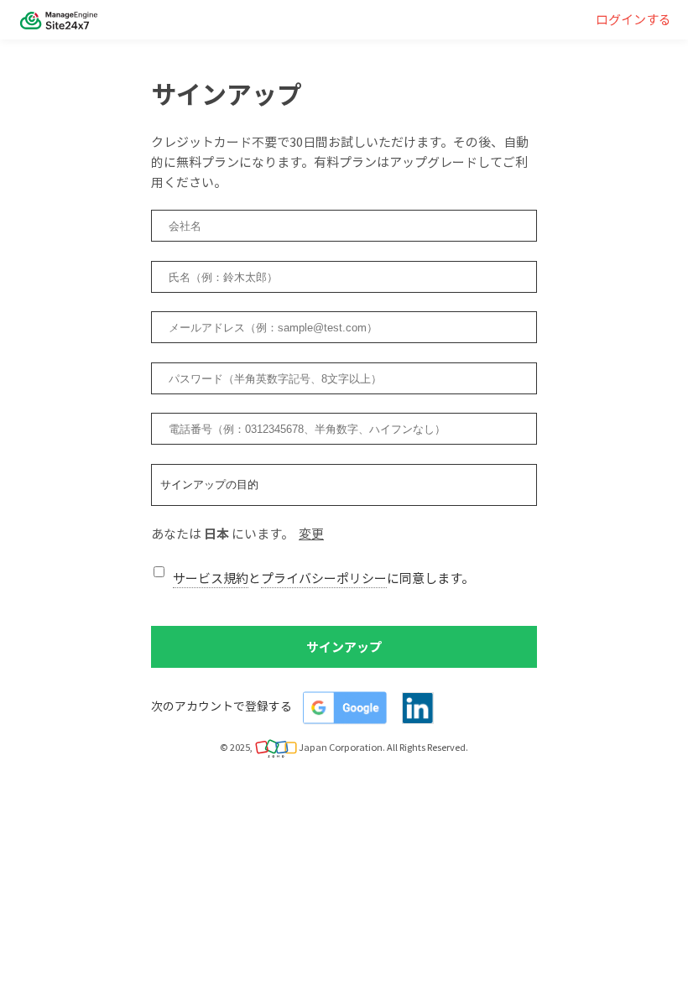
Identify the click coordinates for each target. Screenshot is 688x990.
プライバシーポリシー (324, 578)
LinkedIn (418, 708)
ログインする (633, 19)
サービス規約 (210, 578)
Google (345, 708)
